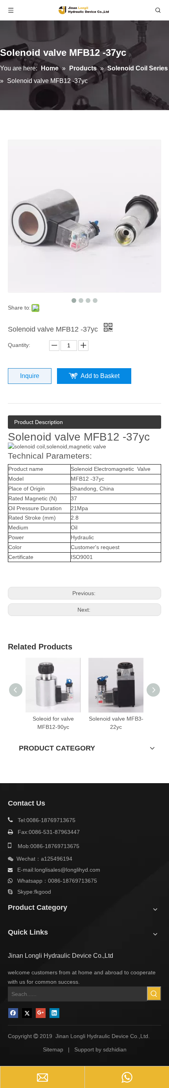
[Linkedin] (54, 1013)
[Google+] (41, 1013)
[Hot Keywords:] (154, 994)
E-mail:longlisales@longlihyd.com (58, 870)
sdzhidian (115, 1049)
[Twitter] (27, 1013)
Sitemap (53, 1049)
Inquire (29, 376)
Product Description (38, 422)
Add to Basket (100, 376)
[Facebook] (13, 1013)
